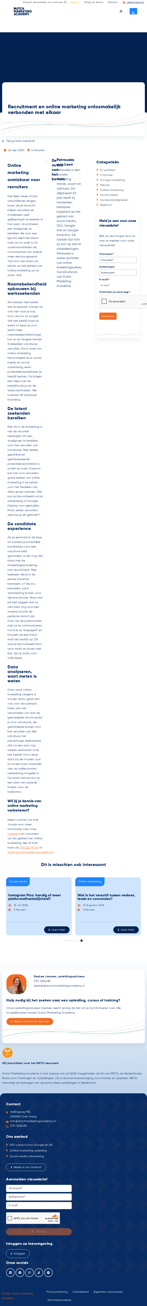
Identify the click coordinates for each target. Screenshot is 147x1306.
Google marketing (112, 180)
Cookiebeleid (80, 1292)
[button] (121, 11)
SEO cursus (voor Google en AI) (31, 1145)
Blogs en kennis (93, 2)
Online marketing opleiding (28, 1150)
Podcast (113, 2)
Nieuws (105, 185)
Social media (109, 195)
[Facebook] (20, 1272)
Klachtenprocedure (59, 1300)
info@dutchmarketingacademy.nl (30, 852)
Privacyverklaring (57, 1292)
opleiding (14, 833)
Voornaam (106, 253)
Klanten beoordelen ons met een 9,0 (45, 2)
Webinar (106, 205)
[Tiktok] (39, 1272)
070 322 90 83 (29, 847)
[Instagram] (29, 1272)
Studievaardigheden (114, 200)
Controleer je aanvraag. (114, 291)
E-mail (104, 279)
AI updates (107, 170)
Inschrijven (107, 316)
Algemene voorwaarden (108, 1292)
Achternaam (107, 266)
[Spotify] (48, 1272)
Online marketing (112, 190)
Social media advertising (27, 1156)
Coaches (106, 175)
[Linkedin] (10, 1272)
